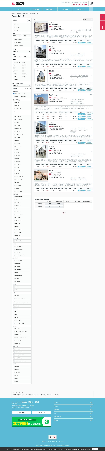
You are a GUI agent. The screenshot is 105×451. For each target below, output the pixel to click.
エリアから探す (34, 9)
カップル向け (18, 185)
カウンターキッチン (19, 255)
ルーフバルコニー (19, 214)
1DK (16, 65)
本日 (24, 93)
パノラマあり (18, 108)
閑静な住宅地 (18, 128)
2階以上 (17, 369)
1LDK (25, 65)
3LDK (25, 73)
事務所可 (17, 140)
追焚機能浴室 (18, 263)
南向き (16, 378)
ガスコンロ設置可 (19, 176)
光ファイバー (18, 320)
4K (15, 76)
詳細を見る (81, 42)
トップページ (57, 402)
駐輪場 (16, 226)
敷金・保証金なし (19, 39)
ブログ (55, 413)
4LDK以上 (17, 79)
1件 (59, 206)
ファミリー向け (18, 191)
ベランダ (17, 208)
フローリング (18, 199)
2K (15, 68)
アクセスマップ (57, 416)
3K (24, 71)
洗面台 (16, 272)
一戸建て (17, 30)
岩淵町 (53, 70)
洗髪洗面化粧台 (18, 275)
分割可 (16, 149)
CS (16, 311)
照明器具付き (18, 223)
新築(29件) (49, 394)
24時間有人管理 (18, 349)
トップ (19, 9)
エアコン (17, 286)
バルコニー (17, 211)
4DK (25, 76)
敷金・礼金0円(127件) (41, 394)
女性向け (17, 188)
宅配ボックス (18, 334)
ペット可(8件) (55, 394)
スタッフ (56, 406)
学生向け (17, 182)
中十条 (53, 170)
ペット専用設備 (18, 119)
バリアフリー (18, 146)
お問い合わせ (80, 9)
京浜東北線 (52, 29)
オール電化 (17, 217)
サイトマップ (61, 441)
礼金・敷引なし (18, 42)
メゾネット (17, 205)
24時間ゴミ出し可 (19, 355)
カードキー (17, 167)
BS (16, 314)
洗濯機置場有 (18, 235)
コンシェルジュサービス (20, 361)
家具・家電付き (18, 232)
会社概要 (65, 9)
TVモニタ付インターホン (21, 331)
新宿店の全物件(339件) (18, 394)
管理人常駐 (17, 155)
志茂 (53, 22)
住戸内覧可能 (18, 358)
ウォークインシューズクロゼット (20, 303)
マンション (17, 27)
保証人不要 (17, 137)
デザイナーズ (18, 131)
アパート (17, 24)
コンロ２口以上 (18, 246)
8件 (49, 206)
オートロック (18, 328)
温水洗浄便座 (18, 269)
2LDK (16, 71)
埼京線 (51, 77)
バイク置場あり (18, 229)
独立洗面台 (17, 281)
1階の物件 (17, 372)
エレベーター (18, 220)
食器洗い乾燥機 (18, 249)
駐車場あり (17, 366)
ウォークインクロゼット (20, 298)
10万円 (58, 203)
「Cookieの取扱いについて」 (76, 449)
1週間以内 (23, 96)
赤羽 (57, 29)
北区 (51, 22)
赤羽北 (53, 94)
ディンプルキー (18, 340)
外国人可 (17, 173)
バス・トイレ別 (18, 260)
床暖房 (16, 289)
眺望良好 (17, 158)
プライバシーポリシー (52, 441)
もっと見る (89, 37)
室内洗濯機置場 (18, 196)
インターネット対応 (19, 323)
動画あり (17, 105)
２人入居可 (17, 143)
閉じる (95, 449)
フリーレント (18, 164)
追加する (89, 42)
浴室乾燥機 (17, 266)
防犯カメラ (17, 343)
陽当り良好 (17, 125)
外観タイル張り (18, 241)
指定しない (17, 93)
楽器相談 (17, 122)
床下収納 (17, 295)
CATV (16, 317)
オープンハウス (18, 170)
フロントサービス (19, 352)
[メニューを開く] (91, 9)
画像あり (17, 102)
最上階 (16, 375)
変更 (29, 20)
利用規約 (43, 441)
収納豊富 (17, 306)
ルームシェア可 (18, 179)
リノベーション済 (19, 134)
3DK (16, 73)
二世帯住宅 (17, 161)
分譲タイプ (17, 152)
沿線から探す (50, 9)
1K (24, 62)
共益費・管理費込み (19, 45)
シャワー (17, 278)
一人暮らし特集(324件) (29, 394)
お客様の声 (56, 409)
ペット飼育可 (18, 116)
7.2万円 (49, 203)
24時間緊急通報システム (20, 337)
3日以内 (16, 96)
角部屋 (16, 381)
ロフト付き (17, 202)
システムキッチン (19, 252)
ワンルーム (17, 62)
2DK (25, 68)
